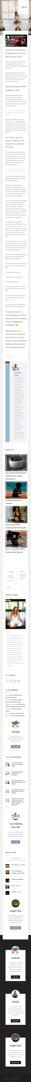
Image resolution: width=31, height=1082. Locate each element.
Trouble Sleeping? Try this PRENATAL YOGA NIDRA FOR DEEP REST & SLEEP (15, 113)
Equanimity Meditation (18, 879)
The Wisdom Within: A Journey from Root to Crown (17, 764)
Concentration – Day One (18, 865)
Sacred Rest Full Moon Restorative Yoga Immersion (17, 773)
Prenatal (12, 22)
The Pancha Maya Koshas (17, 713)
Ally (6, 22)
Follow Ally (16, 928)
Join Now (15, 977)
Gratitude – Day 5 (16, 892)
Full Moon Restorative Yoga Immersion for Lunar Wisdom (18, 782)
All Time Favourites (15, 858)
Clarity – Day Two (16, 885)
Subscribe (15, 746)
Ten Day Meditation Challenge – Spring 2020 (18, 872)
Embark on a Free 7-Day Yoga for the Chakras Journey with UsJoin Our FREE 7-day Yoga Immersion (18, 802)
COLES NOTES (13, 299)
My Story (16, 842)
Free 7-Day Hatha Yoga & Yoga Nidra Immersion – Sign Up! (18, 791)
